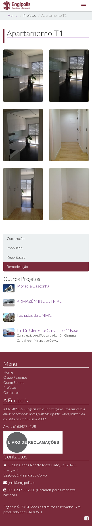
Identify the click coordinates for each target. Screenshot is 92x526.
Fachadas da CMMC (34, 315)
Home (12, 15)
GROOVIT (34, 512)
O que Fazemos (15, 377)
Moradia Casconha (33, 286)
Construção (16, 238)
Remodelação (17, 266)
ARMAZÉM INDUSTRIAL (39, 301)
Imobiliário (15, 248)
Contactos (11, 392)
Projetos (10, 387)
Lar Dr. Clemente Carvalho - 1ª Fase (47, 330)
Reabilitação (16, 257)
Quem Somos (13, 382)
